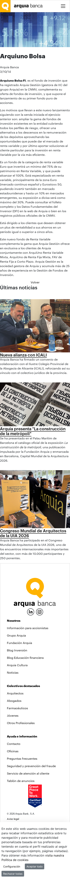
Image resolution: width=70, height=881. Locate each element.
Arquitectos (15, 693)
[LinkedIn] (30, 611)
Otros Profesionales (21, 723)
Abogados (14, 700)
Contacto (13, 743)
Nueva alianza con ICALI (23, 354)
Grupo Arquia (16, 635)
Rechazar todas (12, 873)
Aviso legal (13, 818)
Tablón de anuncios (21, 781)
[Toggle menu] (63, 6)
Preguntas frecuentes (22, 758)
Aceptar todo (35, 866)
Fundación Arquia (19, 643)
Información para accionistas (27, 628)
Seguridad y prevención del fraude (31, 766)
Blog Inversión (17, 650)
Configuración (11, 866)
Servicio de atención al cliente (28, 773)
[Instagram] (39, 611)
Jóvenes (12, 715)
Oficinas (12, 751)
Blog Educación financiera (25, 657)
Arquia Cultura (17, 665)
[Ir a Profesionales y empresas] (29, 6)
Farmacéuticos (17, 708)
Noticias (12, 672)
